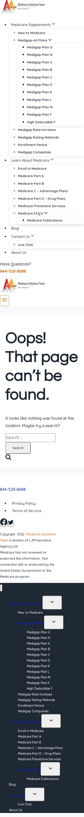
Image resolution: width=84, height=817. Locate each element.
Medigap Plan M (40, 107)
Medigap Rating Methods (38, 137)
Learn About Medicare (25, 722)
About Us (18, 252)
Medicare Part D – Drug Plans (42, 198)
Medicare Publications (44, 220)
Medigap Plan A (39, 62)
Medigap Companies (34, 152)
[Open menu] (4, 300)
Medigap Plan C (39, 77)
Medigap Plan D (39, 85)
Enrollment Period (32, 145)
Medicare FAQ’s (29, 770)
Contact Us (17, 795)
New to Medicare (31, 33)
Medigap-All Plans (31, 623)
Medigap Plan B (39, 69)
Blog (15, 228)
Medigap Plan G (39, 47)
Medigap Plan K (39, 92)
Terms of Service (26, 510)
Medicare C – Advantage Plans (43, 191)
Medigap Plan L (39, 100)
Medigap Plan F (39, 114)
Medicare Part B (31, 183)
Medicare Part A (31, 176)
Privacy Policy (24, 503)
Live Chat (25, 245)
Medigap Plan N (39, 54)
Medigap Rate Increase (37, 130)
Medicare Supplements (26, 604)
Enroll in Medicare (32, 168)
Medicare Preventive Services (41, 206)
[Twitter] (11, 524)
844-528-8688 (13, 489)
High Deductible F (41, 122)
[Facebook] (4, 524)
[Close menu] (1, 588)
